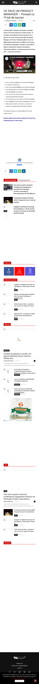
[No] (37, 678)
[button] (36, 2)
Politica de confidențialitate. (19, 678)
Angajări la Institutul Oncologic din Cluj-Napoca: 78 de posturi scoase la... (24, 286)
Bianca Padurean (8, 501)
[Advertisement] (19, 143)
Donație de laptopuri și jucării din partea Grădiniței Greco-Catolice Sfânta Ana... (17, 356)
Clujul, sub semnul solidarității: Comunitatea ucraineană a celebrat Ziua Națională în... (24, 390)
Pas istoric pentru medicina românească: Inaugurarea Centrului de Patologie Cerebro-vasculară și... (19, 496)
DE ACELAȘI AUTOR (24, 180)
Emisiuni (9, 7)
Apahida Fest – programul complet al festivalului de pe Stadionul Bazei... (24, 315)
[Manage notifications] (35, 680)
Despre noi (19, 663)
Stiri (5, 189)
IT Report (15, 7)
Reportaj (6, 350)
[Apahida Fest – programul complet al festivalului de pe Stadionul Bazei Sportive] (8, 316)
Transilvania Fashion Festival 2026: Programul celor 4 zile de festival (24, 200)
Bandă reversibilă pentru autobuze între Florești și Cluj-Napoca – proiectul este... (24, 296)
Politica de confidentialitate (19, 666)
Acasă (3, 7)
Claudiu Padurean (9, 360)
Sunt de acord (19, 681)
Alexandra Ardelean (10, 20)
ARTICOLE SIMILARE (10, 180)
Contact (19, 668)
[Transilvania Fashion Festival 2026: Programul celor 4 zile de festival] (8, 200)
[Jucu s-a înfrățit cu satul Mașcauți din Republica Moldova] (8, 381)
